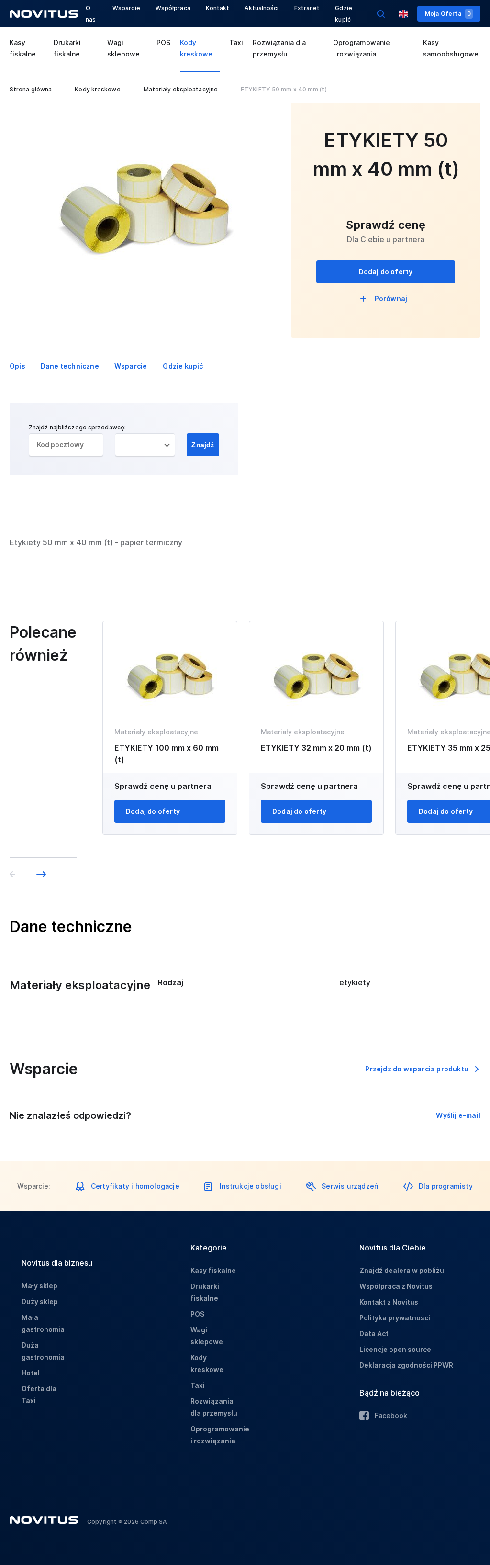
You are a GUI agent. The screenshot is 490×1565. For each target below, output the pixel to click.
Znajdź (202, 445)
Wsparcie (126, 7)
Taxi (236, 42)
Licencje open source (395, 1349)
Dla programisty (446, 1186)
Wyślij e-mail (458, 1115)
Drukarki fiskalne (67, 48)
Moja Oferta (448, 13)
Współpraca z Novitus (396, 1286)
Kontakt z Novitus (388, 1302)
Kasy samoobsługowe (451, 48)
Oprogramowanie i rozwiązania (361, 48)
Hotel (31, 1373)
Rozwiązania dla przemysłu (279, 48)
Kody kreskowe (196, 48)
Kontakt (218, 7)
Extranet (307, 7)
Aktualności (261, 7)
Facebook (391, 1415)
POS (163, 42)
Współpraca (173, 7)
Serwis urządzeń (350, 1186)
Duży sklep (40, 1301)
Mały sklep (39, 1286)
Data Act (374, 1333)
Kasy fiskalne (23, 48)
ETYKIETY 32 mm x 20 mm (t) (316, 748)
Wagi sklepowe (123, 48)
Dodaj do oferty (386, 272)
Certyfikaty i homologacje (135, 1186)
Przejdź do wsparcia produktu (416, 1069)
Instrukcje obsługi (250, 1186)
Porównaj (391, 298)
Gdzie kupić (183, 366)
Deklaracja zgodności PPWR (406, 1365)
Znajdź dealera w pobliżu (401, 1270)
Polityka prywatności (394, 1318)
